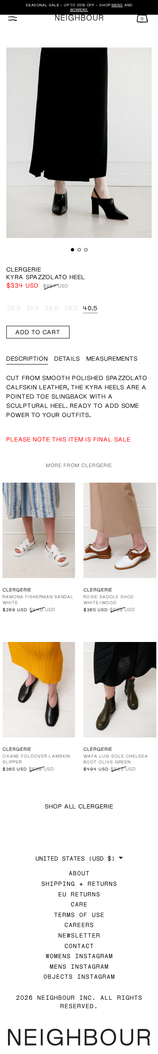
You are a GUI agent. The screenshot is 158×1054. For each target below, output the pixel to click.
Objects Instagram (79, 976)
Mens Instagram (79, 966)
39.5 (71, 308)
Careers (79, 924)
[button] (72, 249)
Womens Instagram (79, 955)
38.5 (52, 308)
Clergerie (23, 269)
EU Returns (79, 894)
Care (79, 904)
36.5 (14, 308)
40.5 (90, 308)
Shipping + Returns (79, 883)
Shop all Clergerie (79, 806)
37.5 (33, 308)
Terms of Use (79, 914)
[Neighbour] (79, 17)
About (79, 873)
